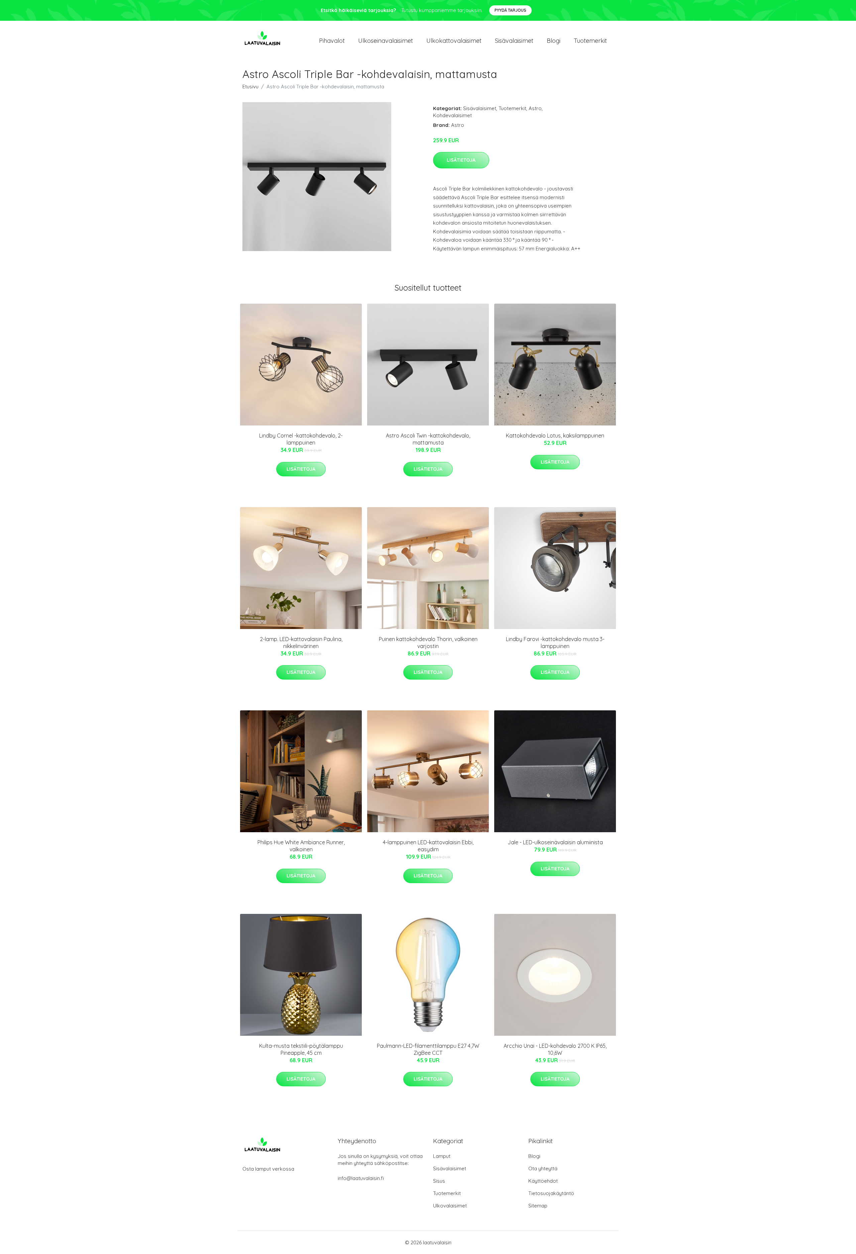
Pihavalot (332, 41)
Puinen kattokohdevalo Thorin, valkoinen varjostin (428, 642)
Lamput (441, 1156)
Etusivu (250, 86)
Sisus (439, 1181)
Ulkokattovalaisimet (453, 41)
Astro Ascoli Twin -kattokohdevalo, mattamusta (428, 439)
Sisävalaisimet (514, 41)
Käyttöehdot (543, 1181)
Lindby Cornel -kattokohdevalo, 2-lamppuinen (301, 439)
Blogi (553, 41)
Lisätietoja (461, 160)
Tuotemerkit (590, 41)
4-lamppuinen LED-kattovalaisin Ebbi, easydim (428, 846)
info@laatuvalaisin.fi (361, 1178)
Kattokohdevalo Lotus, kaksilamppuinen (555, 435)
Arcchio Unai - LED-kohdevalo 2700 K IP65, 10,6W (555, 1049)
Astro (535, 108)
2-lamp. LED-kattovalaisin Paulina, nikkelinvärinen (301, 642)
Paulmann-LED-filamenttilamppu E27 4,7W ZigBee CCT (428, 1049)
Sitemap (537, 1205)
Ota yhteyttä (542, 1168)
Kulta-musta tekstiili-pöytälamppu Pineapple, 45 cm (301, 1049)
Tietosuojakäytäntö (551, 1193)
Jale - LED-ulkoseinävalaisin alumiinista (555, 842)
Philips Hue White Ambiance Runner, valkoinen (301, 846)
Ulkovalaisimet (450, 1205)
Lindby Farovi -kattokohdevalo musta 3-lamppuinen (555, 642)
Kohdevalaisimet (452, 115)
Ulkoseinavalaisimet (385, 41)
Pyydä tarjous (510, 10)
